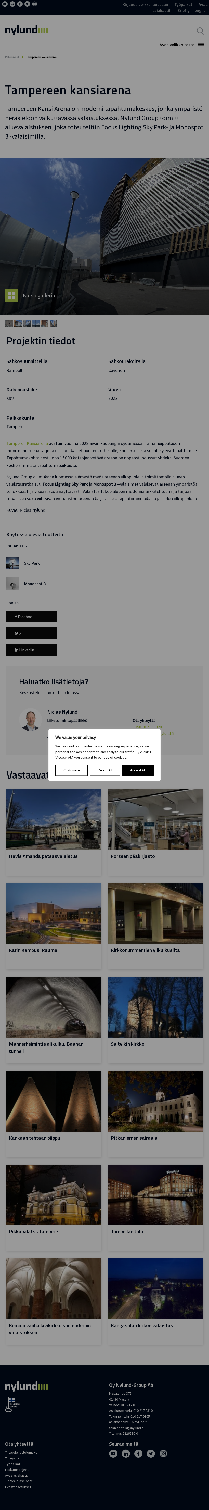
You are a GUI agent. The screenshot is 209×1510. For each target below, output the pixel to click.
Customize (71, 770)
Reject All (105, 770)
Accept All (138, 770)
